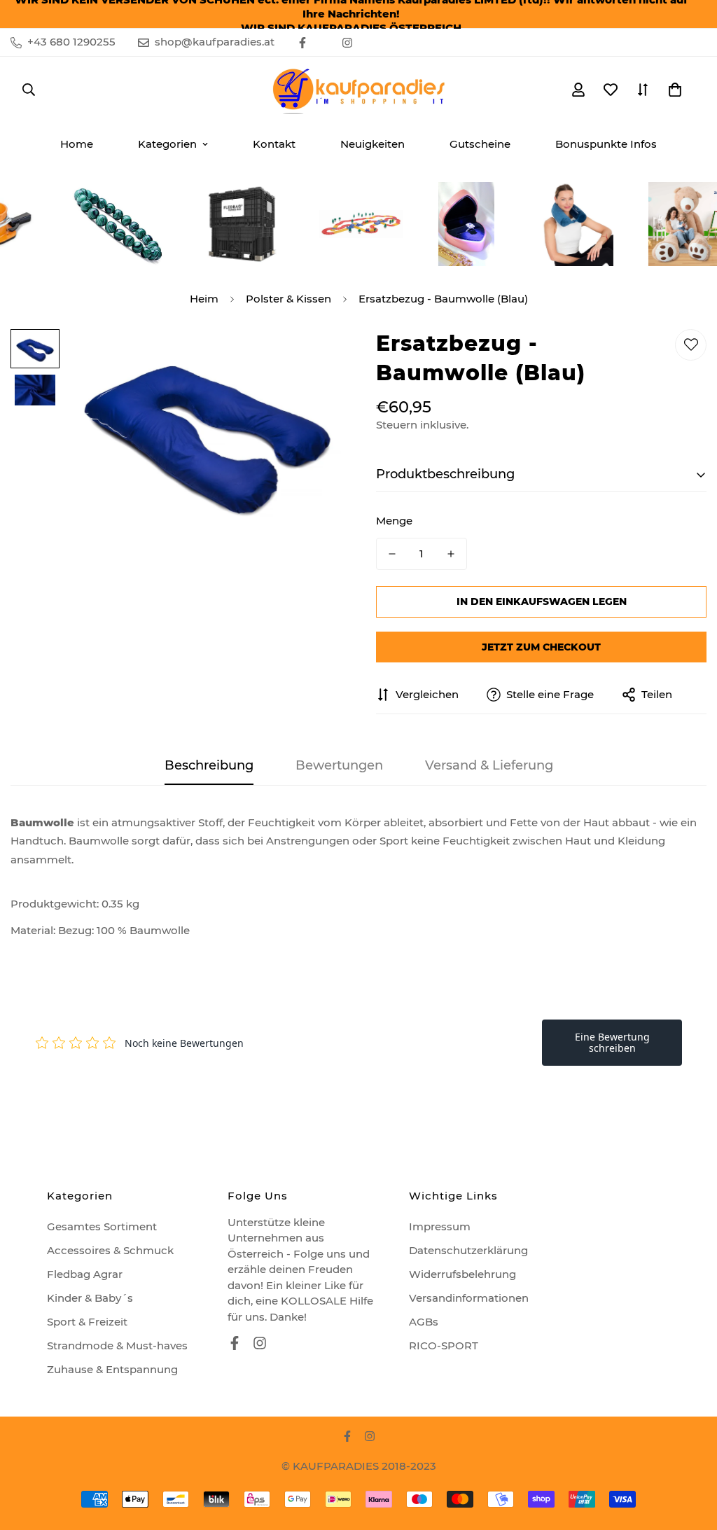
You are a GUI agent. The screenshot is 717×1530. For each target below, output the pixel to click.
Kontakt (274, 144)
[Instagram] (347, 42)
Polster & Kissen (288, 298)
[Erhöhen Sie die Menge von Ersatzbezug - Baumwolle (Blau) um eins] (451, 553)
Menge (394, 520)
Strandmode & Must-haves (117, 1345)
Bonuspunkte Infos (606, 144)
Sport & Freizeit (87, 1321)
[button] (675, 90)
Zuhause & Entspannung (112, 1369)
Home (76, 144)
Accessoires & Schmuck (110, 1250)
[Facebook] (302, 42)
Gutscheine (480, 144)
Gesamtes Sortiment (102, 1226)
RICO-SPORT (443, 1345)
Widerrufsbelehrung (462, 1274)
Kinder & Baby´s (90, 1298)
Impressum (440, 1226)
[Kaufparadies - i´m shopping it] (358, 90)
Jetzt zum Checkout (541, 647)
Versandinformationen (469, 1298)
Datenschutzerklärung (468, 1250)
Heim (204, 298)
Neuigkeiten (372, 144)
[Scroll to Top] (690, 1454)
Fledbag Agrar (85, 1274)
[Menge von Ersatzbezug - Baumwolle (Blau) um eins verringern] (392, 553)
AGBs (423, 1321)
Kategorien (167, 144)
